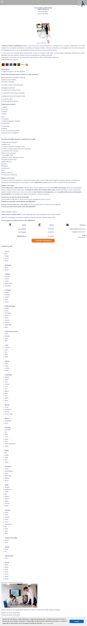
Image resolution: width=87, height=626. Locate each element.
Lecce (6, 459)
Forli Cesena (8, 313)
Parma (6, 317)
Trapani (6, 505)
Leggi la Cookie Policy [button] (48, 623)
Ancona (6, 407)
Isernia (6, 423)
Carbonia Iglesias (9, 471)
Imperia (6, 365)
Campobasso (8, 420)
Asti (6, 432)
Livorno (6, 519)
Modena (6, 315)
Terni (6, 551)
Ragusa (6, 501)
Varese (6, 400)
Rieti (6, 352)
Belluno (6, 564)
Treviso (6, 571)
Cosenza (7, 278)
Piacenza (7, 320)
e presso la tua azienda (42, 13)
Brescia (6, 379)
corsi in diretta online (43, 11)
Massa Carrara (8, 524)
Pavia (6, 395)
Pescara (7, 258)
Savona (6, 370)
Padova (6, 567)
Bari (6, 452)
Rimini (6, 327)
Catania (6, 491)
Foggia (6, 457)
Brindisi (6, 455)
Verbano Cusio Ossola (10, 443)
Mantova (7, 391)
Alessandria (8, 429)
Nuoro (6, 473)
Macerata (7, 411)
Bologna (7, 308)
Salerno (6, 301)
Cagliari (6, 468)
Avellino (7, 292)
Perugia (6, 549)
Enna (6, 494)
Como (6, 381)
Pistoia (6, 528)
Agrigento (7, 487)
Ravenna (7, 322)
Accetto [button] (76, 621)
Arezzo (6, 512)
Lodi (6, 388)
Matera (6, 267)
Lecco (6, 386)
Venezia (6, 574)
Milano (6, 393)
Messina (7, 496)
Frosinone (7, 347)
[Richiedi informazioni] (43, 244)
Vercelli (6, 446)
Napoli (6, 299)
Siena (6, 533)
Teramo (6, 260)
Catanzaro (7, 276)
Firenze (6, 514)
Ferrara (6, 310)
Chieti (6, 253)
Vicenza (6, 578)
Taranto (6, 462)
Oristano (7, 478)
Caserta (7, 297)
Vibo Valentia (8, 285)
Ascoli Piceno (8, 409)
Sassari (6, 480)
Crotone (7, 281)
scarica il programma (41, 43)
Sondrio (6, 398)
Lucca (6, 521)
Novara (6, 439)
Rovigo (6, 569)
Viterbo (6, 356)
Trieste (6, 338)
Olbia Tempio (8, 475)
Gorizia (6, 333)
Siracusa (7, 503)
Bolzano (7, 540)
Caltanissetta (8, 489)
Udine (6, 340)
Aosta (6, 558)
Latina (6, 349)
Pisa (6, 526)
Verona (6, 576)
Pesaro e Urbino (8, 414)
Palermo (7, 498)
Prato (6, 531)
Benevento (7, 294)
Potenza (7, 269)
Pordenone (7, 336)
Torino (6, 441)
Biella (6, 434)
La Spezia (7, 368)
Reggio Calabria (8, 283)
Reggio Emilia (8, 324)
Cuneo (6, 436)
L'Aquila (7, 256)
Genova (6, 363)
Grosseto (7, 517)
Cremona (7, 384)
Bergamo (7, 377)
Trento (6, 542)
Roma (6, 354)
